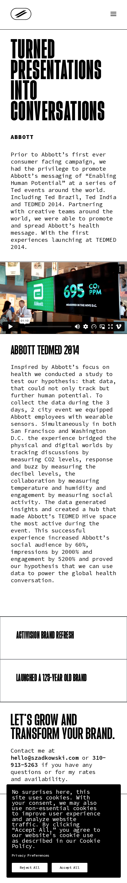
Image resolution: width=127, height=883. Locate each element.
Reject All (30, 867)
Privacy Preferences (30, 855)
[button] (113, 14)
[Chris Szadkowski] (21, 14)
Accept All (69, 867)
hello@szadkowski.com (45, 758)
